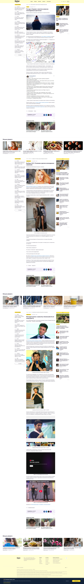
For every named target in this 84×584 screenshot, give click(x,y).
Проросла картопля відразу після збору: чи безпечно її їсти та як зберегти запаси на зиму (20, 163)
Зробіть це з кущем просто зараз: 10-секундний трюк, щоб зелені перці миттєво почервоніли (20, 42)
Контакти (47, 560)
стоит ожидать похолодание (46, 36)
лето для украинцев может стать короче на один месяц (35, 106)
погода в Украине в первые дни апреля (42, 102)
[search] (61, 1)
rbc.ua (68, 1)
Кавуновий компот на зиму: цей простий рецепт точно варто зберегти (19, 321)
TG (46, 269)
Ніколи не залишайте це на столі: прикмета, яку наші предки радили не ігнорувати (20, 23)
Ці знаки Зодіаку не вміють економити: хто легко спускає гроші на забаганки (19, 51)
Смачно (43, 1)
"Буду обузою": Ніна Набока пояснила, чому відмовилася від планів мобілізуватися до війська (20, 360)
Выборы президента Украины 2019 (32, 186)
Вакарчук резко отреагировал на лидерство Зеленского (40, 255)
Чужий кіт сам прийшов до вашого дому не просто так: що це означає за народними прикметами (20, 187)
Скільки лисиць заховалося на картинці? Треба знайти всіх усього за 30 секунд (19, 46)
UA (63, 1)
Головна (27, 4)
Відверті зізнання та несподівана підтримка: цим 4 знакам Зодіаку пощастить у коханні (20, 176)
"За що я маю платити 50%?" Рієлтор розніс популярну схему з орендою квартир (20, 181)
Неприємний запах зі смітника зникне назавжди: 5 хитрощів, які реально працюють (20, 197)
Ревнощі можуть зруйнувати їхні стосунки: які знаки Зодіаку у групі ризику (20, 326)
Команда (47, 561)
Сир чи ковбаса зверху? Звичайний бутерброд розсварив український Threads (20, 206)
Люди (32, 1)
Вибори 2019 (30, 158)
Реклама (47, 564)
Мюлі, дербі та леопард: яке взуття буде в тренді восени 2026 (20, 33)
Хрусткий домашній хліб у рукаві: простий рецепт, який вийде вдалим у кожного (20, 28)
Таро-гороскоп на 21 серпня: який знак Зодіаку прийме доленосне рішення (20, 350)
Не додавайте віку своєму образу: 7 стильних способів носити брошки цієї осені (20, 331)
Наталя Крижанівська (5, 153)
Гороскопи (49, 1)
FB (44, 269)
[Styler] (17, 1)
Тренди (35, 1)
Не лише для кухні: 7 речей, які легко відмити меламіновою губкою (19, 18)
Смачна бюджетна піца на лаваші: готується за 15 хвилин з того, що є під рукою (20, 192)
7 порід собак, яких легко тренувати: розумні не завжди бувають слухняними (19, 316)
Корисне (39, 1)
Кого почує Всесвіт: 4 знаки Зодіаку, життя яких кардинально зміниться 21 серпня (20, 355)
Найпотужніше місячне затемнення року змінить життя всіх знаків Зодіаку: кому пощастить (20, 8)
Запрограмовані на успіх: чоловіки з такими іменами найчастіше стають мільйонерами (20, 37)
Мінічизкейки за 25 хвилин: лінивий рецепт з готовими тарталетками (51, 152)
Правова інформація (56, 561)
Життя (29, 4)
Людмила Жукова (66, 153)
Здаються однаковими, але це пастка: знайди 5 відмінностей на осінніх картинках (20, 13)
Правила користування (56, 560)
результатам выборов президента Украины (34, 340)
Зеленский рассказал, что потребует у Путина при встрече (40, 504)
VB (50, 269)
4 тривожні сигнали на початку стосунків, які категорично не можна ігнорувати (19, 336)
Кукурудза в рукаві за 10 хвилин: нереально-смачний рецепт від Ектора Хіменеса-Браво (20, 341)
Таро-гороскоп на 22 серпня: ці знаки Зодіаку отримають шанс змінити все (19, 171)
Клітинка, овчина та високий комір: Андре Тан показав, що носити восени (19, 202)
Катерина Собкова (25, 153)
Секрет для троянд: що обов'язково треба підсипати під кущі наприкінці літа (20, 345)
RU (65, 1)
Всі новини (20, 363)
